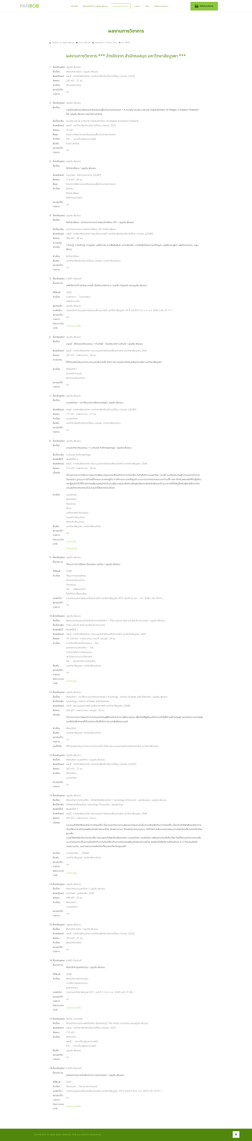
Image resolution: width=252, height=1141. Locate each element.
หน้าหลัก (74, 6)
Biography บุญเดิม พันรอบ (95, 6)
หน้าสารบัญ (71, 548)
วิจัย (147, 6)
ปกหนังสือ (71, 542)
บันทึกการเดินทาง (161, 6)
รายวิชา (137, 6)
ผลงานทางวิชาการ (120, 6)
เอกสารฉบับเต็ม (73, 326)
